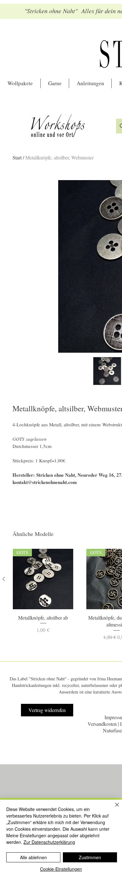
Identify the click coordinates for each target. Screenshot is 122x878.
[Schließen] (113, 808)
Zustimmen (90, 857)
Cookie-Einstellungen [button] (61, 869)
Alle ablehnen (33, 857)
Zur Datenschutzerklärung (49, 842)
